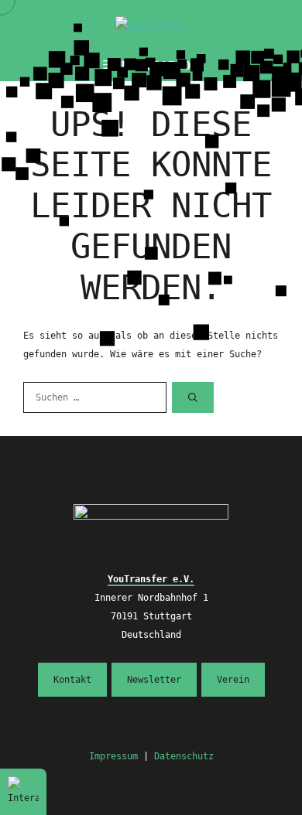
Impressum (113, 756)
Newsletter (154, 679)
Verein (233, 679)
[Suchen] (193, 397)
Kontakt (72, 679)
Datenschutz (184, 756)
